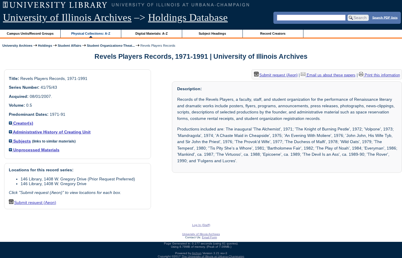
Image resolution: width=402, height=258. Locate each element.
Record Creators (272, 33)
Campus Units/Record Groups (30, 33)
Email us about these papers (330, 75)
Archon (197, 253)
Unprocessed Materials (35, 150)
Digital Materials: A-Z (151, 33)
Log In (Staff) (201, 225)
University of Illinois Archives (67, 17)
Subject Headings (212, 33)
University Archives (17, 45)
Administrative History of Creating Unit (51, 132)
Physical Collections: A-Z (90, 33)
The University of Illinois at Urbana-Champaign (213, 256)
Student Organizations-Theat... (111, 45)
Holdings (45, 45)
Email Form (209, 237)
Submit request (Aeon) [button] (35, 202)
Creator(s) (22, 123)
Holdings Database (188, 17)
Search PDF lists (385, 17)
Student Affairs (69, 45)
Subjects (21, 141)
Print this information (381, 75)
